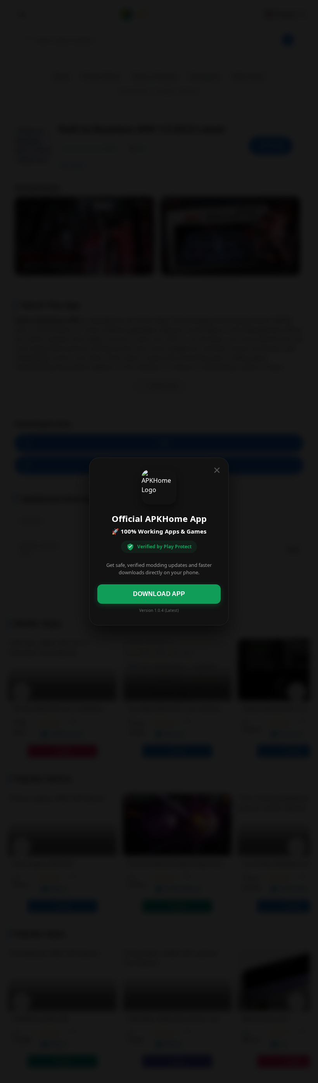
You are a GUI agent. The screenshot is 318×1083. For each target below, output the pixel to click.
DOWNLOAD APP (159, 594)
